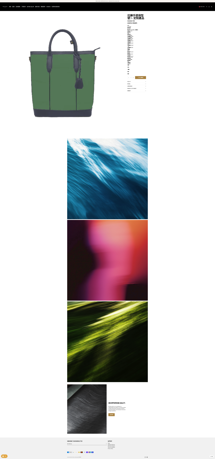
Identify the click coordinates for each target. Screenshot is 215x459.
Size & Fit (129, 81)
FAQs (109, 443)
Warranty (129, 90)
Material (128, 83)
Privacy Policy (110, 448)
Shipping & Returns (111, 444)
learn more (111, 414)
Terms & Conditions (111, 447)
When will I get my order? (131, 88)
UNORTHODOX (72, 457)
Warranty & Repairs (111, 445)
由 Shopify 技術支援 (78, 457)
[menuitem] (10, 6)
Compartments (129, 86)
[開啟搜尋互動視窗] (206, 6)
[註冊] (106, 444)
